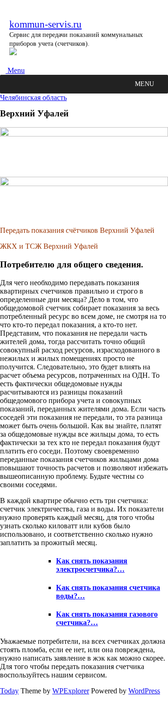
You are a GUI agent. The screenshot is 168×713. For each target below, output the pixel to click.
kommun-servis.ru (45, 24)
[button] (144, 84)
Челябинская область (33, 97)
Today (9, 691)
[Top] (3, 709)
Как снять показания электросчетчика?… (91, 565)
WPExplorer (70, 691)
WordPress (144, 691)
